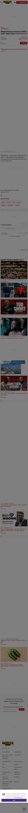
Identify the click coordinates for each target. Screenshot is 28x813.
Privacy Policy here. (19, 797)
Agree (14, 800)
